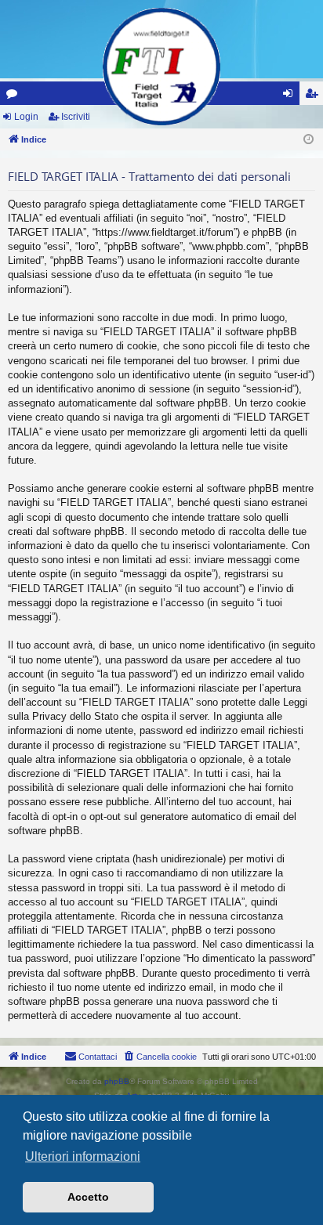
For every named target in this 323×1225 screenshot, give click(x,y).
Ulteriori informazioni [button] (82, 1156)
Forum (15, 96)
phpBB (116, 1081)
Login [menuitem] (290, 96)
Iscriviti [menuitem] (315, 96)
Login (26, 116)
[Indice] (161, 66)
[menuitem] (159, 1056)
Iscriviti (75, 116)
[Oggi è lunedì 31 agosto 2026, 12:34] (308, 140)
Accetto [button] (88, 1197)
